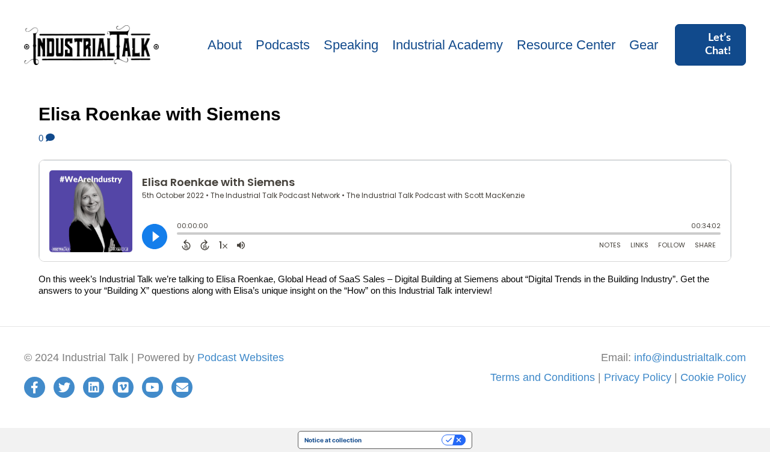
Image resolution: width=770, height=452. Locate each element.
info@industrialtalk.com (690, 357)
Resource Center (566, 44)
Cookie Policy (713, 377)
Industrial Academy (447, 44)
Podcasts (283, 44)
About (225, 44)
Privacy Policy (637, 377)
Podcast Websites (240, 357)
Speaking (351, 44)
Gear (643, 44)
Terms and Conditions (542, 377)
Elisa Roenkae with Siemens (159, 114)
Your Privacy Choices (405, 440)
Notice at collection (333, 440)
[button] (710, 45)
